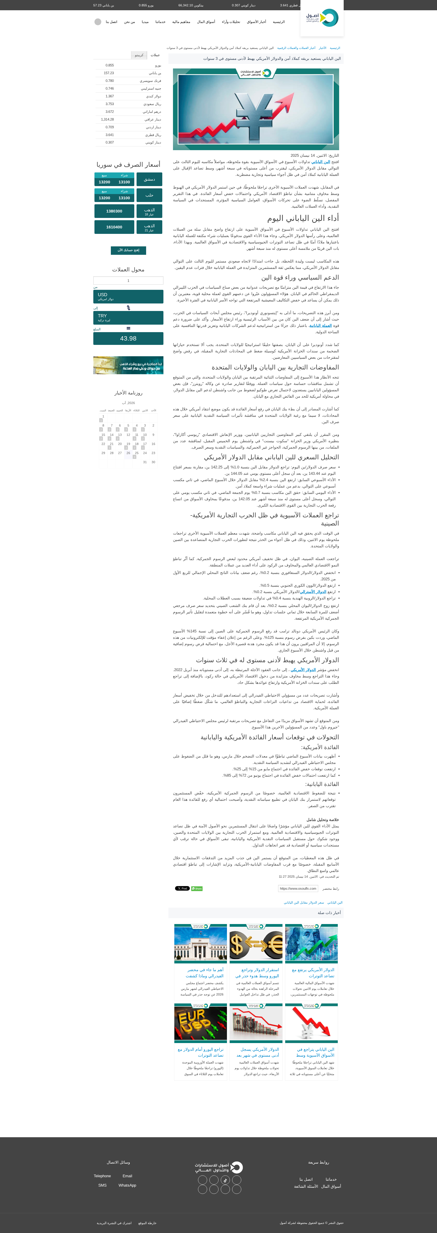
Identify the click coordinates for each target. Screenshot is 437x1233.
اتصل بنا (111, 22)
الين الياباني (335, 902)
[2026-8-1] (103, 418)
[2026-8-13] (120, 436)
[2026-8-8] (103, 427)
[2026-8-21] (112, 445)
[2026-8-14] (112, 436)
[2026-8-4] (137, 427)
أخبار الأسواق (256, 22)
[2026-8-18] (137, 445)
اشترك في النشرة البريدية (114, 1223)
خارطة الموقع (147, 1223)
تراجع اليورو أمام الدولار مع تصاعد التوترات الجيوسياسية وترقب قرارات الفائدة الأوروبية (201, 1058)
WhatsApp (127, 1185)
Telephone (102, 1176)
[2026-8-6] (120, 427)
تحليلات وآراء (231, 22)
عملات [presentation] (155, 55)
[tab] (155, 55)
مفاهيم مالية (181, 22)
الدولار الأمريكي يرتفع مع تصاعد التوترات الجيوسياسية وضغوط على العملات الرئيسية (312, 979)
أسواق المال (206, 22)
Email (127, 1176)
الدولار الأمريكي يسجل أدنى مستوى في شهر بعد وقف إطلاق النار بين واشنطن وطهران (257, 1058)
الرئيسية (279, 22)
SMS (102, 1185)
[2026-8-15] (103, 436)
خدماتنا (160, 22)
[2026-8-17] (145, 445)
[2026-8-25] (137, 454)
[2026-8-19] (128, 445)
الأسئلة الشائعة (306, 1186)
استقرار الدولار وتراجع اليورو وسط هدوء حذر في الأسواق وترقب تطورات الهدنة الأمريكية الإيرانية (257, 979)
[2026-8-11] (137, 436)
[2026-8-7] (112, 427)
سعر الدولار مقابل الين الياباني (304, 902)
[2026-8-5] (128, 427)
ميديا (145, 22)
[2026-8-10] (145, 436)
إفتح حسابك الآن (128, 250)
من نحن (129, 22)
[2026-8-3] (145, 427)
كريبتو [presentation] (139, 55)
